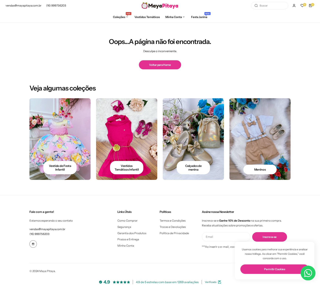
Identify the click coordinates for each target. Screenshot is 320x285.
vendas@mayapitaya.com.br (47, 229)
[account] (294, 5)
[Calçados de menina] (193, 139)
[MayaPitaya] (160, 5)
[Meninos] (260, 139)
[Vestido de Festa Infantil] (60, 139)
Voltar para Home (160, 65)
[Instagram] (33, 244)
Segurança (124, 227)
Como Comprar (127, 220)
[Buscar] (256, 5)
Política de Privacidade (174, 233)
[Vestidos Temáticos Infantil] (126, 139)
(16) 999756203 (39, 234)
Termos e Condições (173, 220)
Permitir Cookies (274, 269)
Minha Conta (125, 245)
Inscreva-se (270, 237)
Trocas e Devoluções (173, 227)
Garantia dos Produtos (131, 233)
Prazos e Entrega (128, 239)
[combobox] (269, 5)
